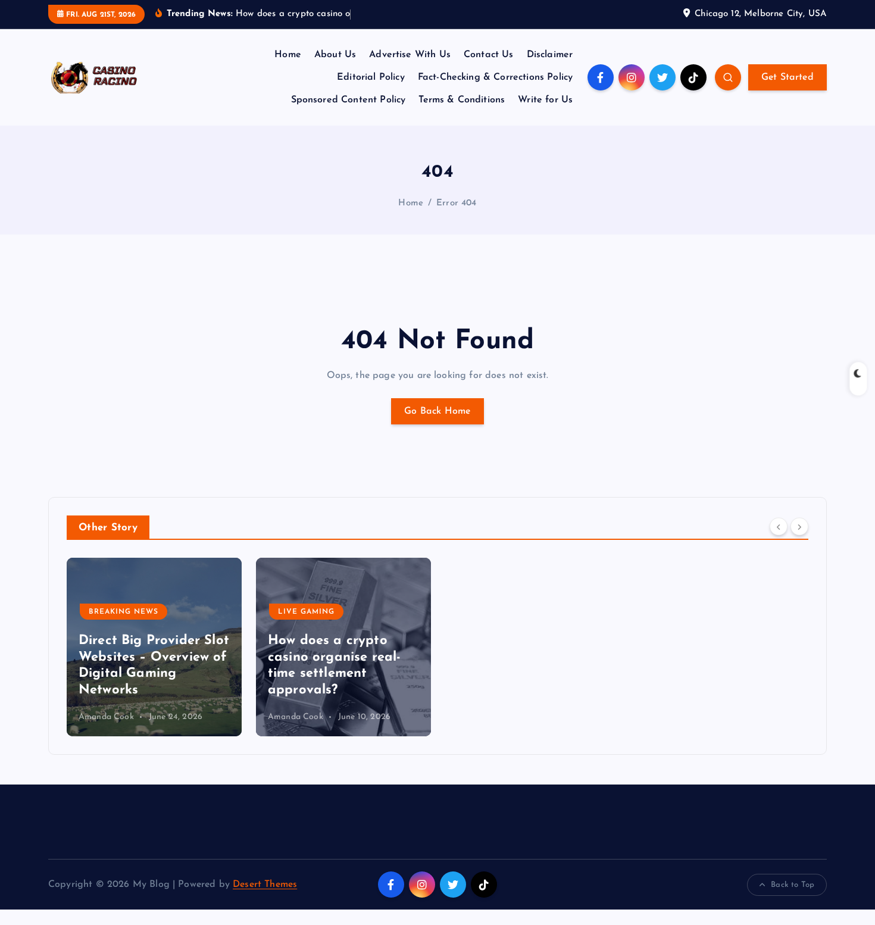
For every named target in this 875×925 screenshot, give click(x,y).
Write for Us (545, 100)
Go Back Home (437, 411)
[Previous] (779, 527)
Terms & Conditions (461, 100)
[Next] (799, 527)
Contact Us (489, 55)
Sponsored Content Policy (348, 100)
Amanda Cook (106, 716)
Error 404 (456, 203)
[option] (154, 647)
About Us (335, 55)
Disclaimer (550, 55)
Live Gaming (306, 611)
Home (287, 55)
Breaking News (123, 611)
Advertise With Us (410, 55)
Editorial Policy (371, 77)
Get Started (787, 77)
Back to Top (792, 885)
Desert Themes (265, 884)
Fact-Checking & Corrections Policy (495, 77)
